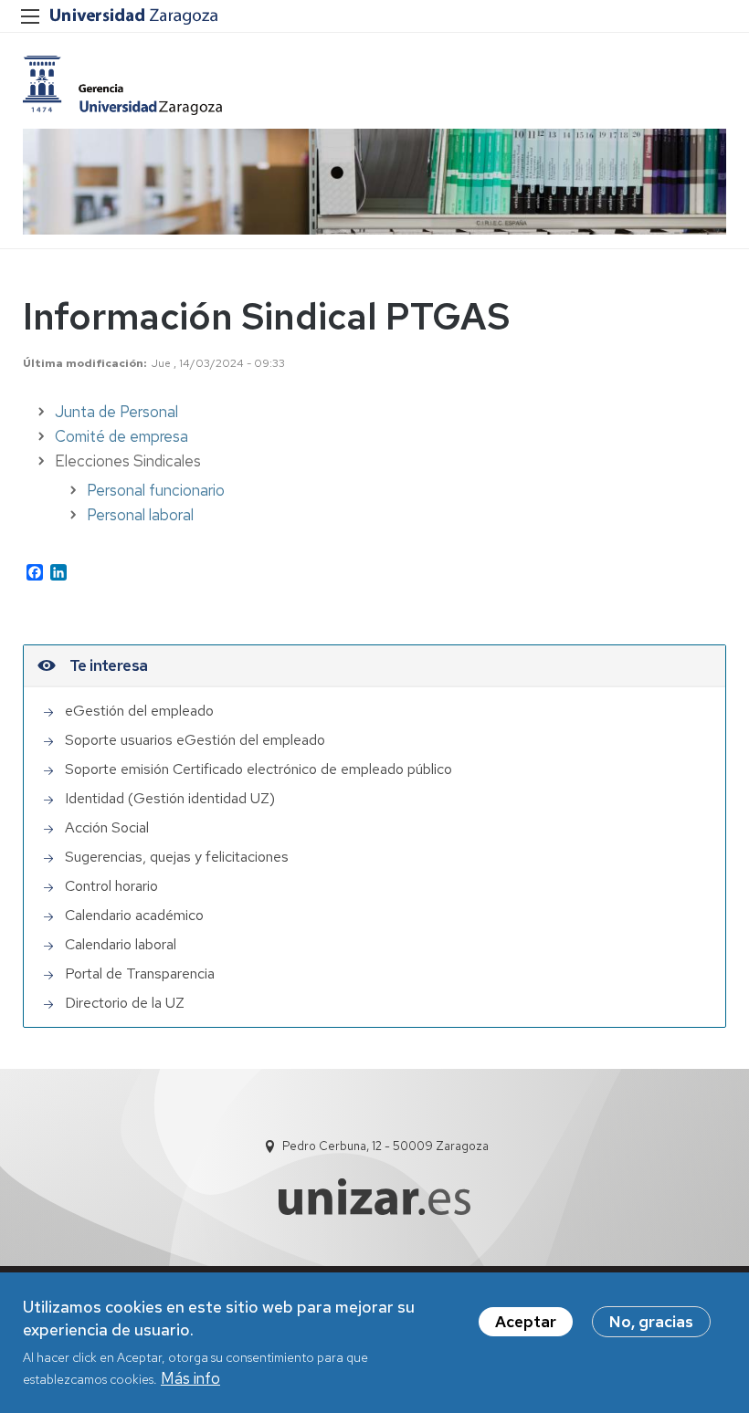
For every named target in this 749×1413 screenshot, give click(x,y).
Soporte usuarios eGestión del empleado (195, 739)
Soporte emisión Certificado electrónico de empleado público (258, 769)
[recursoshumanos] (122, 85)
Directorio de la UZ (125, 1002)
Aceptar (525, 1322)
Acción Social (107, 827)
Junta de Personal (116, 412)
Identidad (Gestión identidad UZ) (170, 798)
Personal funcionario (156, 490)
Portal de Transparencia (140, 973)
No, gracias (651, 1322)
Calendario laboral (120, 944)
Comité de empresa (121, 436)
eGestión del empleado (139, 710)
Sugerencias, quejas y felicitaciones (177, 856)
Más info (190, 1378)
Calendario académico (134, 915)
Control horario (111, 885)
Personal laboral (140, 515)
